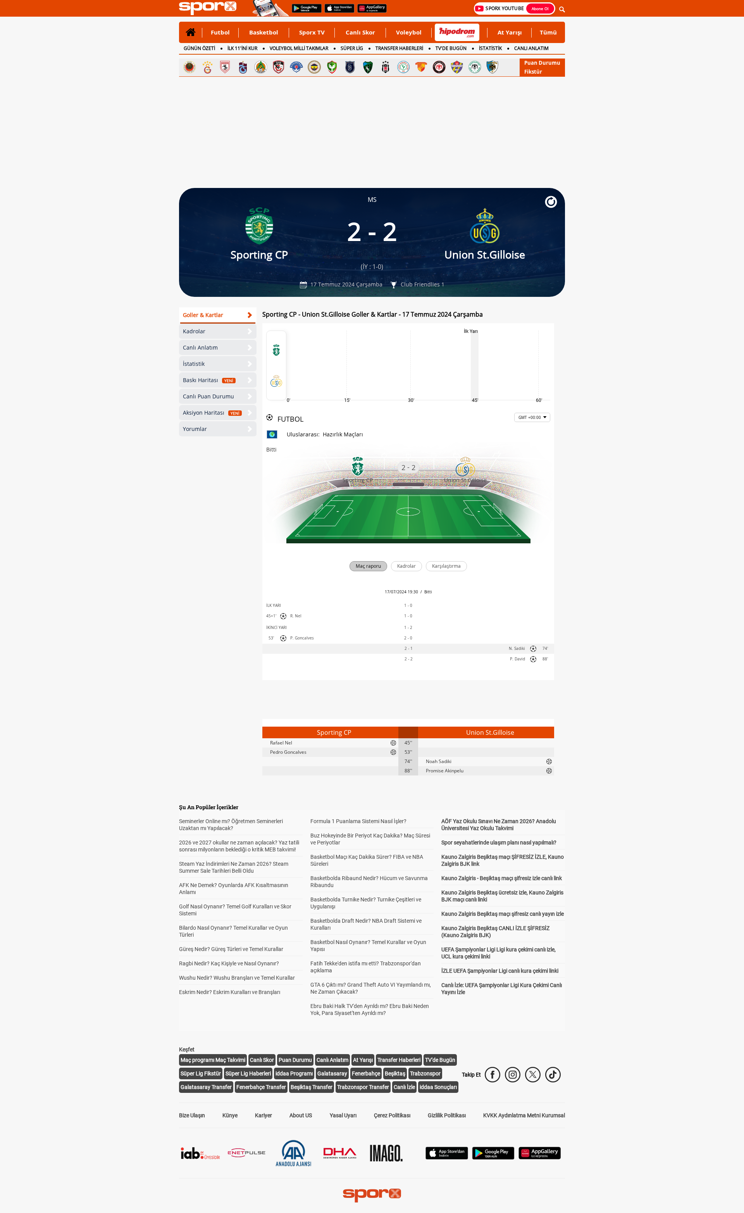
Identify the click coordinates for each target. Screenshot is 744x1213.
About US (300, 1115)
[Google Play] (493, 1157)
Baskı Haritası (208, 380)
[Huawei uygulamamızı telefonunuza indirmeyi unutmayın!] (369, 12)
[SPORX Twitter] (532, 1074)
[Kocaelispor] (367, 67)
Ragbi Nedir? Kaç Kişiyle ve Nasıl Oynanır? (229, 963)
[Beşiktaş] (385, 67)
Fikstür (533, 71)
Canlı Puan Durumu (208, 396)
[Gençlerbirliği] (189, 67)
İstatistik (194, 363)
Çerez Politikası (392, 1115)
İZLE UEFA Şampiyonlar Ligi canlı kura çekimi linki (499, 971)
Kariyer (263, 1115)
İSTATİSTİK (490, 48)
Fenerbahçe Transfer (261, 1087)
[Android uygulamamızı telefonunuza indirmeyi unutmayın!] (304, 12)
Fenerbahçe (366, 1073)
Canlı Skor (360, 32)
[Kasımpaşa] (296, 67)
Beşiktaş (395, 1073)
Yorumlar (195, 428)
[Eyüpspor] (456, 67)
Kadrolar (194, 331)
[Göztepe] (421, 67)
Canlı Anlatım (200, 347)
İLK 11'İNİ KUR (242, 48)
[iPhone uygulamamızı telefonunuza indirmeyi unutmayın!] (337, 12)
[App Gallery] (539, 1157)
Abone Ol (540, 8)
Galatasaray (332, 1073)
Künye (230, 1115)
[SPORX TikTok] (552, 1074)
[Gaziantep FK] (278, 67)
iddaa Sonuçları (438, 1087)
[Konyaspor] (474, 67)
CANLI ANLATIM (531, 48)
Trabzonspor (425, 1073)
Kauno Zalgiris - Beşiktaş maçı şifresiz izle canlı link (501, 878)
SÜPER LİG (352, 48)
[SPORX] (372, 1195)
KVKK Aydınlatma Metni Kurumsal (524, 1115)
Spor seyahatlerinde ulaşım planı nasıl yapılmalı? (498, 842)
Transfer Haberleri (398, 1060)
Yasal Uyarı (343, 1115)
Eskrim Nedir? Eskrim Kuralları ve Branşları (229, 992)
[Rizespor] (403, 67)
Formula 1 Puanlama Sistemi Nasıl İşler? (358, 821)
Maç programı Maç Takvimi (213, 1060)
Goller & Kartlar (203, 315)
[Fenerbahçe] (314, 67)
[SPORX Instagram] (512, 1074)
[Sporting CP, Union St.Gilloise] (276, 365)
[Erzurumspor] (492, 67)
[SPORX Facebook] (492, 1074)
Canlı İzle (404, 1087)
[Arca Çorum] (439, 67)
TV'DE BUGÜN (451, 48)
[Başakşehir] (349, 67)
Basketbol (263, 32)
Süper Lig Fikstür (201, 1073)
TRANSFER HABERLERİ (399, 48)
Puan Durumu (542, 62)
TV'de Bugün (440, 1060)
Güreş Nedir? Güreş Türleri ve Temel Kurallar (231, 949)
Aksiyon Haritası (211, 412)
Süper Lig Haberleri (248, 1073)
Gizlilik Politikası (447, 1115)
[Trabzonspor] (243, 67)
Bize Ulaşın (192, 1115)
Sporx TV (312, 32)
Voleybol (409, 32)
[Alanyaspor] (260, 67)
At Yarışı (510, 32)
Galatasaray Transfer (206, 1087)
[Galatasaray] (207, 67)
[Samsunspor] (225, 67)
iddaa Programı (294, 1073)
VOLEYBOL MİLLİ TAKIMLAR (299, 48)
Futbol (220, 32)
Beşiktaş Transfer (311, 1087)
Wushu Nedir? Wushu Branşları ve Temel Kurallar (237, 978)
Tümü (548, 32)
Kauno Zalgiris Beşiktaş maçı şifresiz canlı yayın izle (502, 914)
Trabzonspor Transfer (363, 1087)
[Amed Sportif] (332, 67)
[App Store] (446, 1157)
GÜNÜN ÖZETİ (199, 48)
